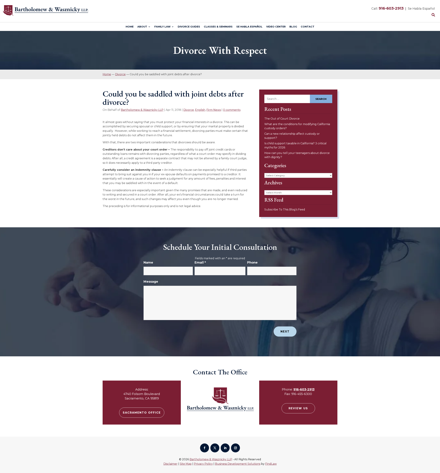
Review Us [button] (298, 408)
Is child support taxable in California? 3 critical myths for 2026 (295, 145)
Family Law (162, 26)
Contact (307, 26)
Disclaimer (170, 463)
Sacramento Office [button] (142, 412)
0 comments (231, 110)
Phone (252, 262)
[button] (436, 448)
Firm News (213, 110)
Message (151, 281)
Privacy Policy (203, 463)
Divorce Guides (189, 26)
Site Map (186, 463)
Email (200, 262)
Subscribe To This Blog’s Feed (284, 209)
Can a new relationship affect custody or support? (292, 136)
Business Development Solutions (237, 463)
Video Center (276, 26)
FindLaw (271, 463)
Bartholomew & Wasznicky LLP (142, 110)
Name (148, 262)
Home (130, 26)
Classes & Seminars (218, 26)
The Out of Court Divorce (282, 118)
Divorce (188, 110)
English (200, 110)
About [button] (142, 26)
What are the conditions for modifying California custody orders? (297, 126)
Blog (293, 26)
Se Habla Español (249, 26)
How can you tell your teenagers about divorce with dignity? (297, 155)
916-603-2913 (391, 8)
